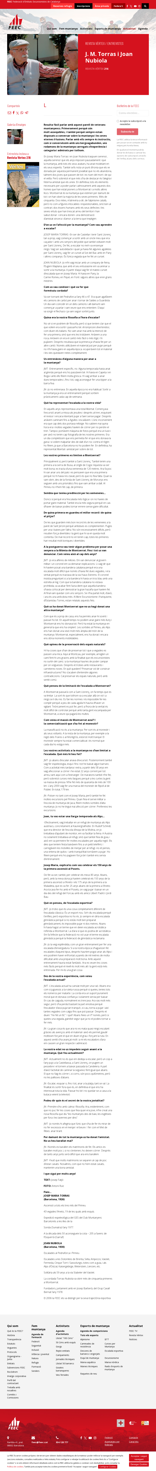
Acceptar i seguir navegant (139, 1457)
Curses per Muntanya (110, 1345)
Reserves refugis (62, 6)
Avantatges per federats (112, 1443)
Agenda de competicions (94, 1331)
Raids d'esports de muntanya (114, 1368)
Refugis (35, 1362)
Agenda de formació (37, 1336)
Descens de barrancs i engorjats (90, 1352)
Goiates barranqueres (62, 1369)
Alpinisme (85, 1339)
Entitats (11, 1363)
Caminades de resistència (87, 1345)
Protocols (12, 1352)
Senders (35, 1370)
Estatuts (11, 1343)
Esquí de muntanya (89, 1357)
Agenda (143, 28)
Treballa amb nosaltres (13, 1389)
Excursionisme (112, 1357)
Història (11, 1335)
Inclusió (35, 1349)
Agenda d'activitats (62, 1332)
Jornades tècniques (65, 1359)
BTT (107, 1339)
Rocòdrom (12, 1371)
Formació (36, 1366)
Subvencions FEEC (16, 1367)
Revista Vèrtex (95, 43)
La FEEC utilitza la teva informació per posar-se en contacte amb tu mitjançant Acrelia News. (132, 142)
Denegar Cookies (139, 1464)
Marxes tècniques (89, 1366)
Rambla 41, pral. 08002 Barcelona (15, 1444)
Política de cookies (15, 1466)
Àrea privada (102, 6)
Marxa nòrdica (112, 1362)
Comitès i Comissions (13, 1396)
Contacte (133, 1437)
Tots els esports (89, 1335)
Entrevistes (115, 43)
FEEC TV (133, 1331)
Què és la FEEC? (15, 1331)
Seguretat (36, 1345)
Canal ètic (134, 1441)
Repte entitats (63, 1350)
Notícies (133, 1339)
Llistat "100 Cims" (64, 1338)
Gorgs (59, 1346)
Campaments (62, 1355)
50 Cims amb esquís (66, 1342)
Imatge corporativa (16, 1376)
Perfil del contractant (13, 1382)
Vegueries (12, 1347)
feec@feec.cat (40, 1442)
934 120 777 (62, 1442)
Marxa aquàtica (88, 1362)
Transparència (14, 1339)
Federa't (118, 6)
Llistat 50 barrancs (65, 1363)
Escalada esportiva (114, 1350)
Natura (35, 1358)
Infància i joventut (40, 1354)
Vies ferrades (62, 1374)
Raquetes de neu (88, 1373)
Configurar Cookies (107, 1466)
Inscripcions (83, 6)
